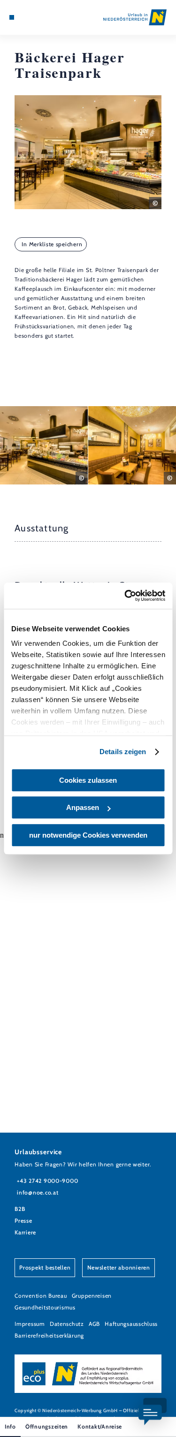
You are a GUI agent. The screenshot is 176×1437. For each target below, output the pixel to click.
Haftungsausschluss (131, 1323)
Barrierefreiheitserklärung (49, 1335)
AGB (94, 1323)
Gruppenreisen (92, 1295)
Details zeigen (122, 752)
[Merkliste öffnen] (33, 17)
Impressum (30, 1323)
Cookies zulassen (88, 780)
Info (10, 1426)
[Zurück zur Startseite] (135, 17)
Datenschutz (67, 1323)
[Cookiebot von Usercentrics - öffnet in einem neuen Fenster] (125, 596)
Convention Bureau (41, 1295)
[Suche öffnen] (40, 17)
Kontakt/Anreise (99, 1426)
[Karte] (25, 17)
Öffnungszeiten (46, 1426)
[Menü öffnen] (11, 17)
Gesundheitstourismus (45, 1307)
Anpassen (82, 807)
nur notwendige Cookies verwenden (88, 835)
